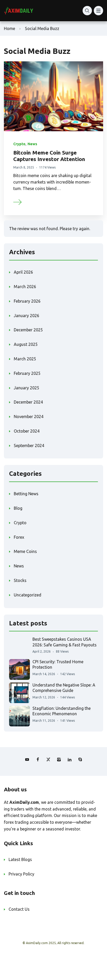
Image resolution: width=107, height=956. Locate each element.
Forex (19, 537)
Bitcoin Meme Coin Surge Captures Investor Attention (49, 155)
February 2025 (27, 373)
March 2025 (25, 358)
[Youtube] (27, 759)
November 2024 (28, 416)
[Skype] (80, 759)
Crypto (19, 144)
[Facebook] (37, 759)
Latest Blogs (20, 859)
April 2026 (23, 272)
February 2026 (27, 301)
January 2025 (26, 387)
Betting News (26, 493)
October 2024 (26, 431)
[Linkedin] (69, 759)
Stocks (20, 580)
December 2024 (28, 402)
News (32, 144)
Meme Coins (25, 551)
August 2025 (26, 344)
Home (9, 28)
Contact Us (19, 909)
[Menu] (98, 10)
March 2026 (25, 286)
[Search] (87, 10)
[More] (17, 201)
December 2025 (28, 329)
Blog (18, 508)
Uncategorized (27, 595)
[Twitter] (48, 759)
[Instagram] (59, 759)
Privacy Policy (21, 874)
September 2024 (29, 445)
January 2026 (26, 315)
